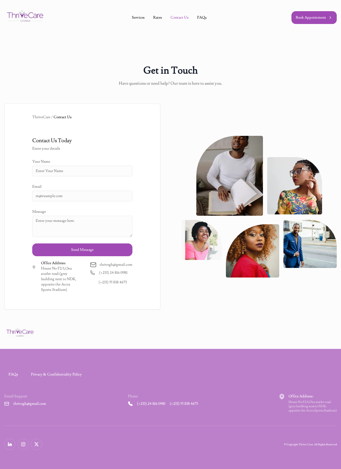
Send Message (82, 249)
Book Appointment (311, 17)
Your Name (41, 162)
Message (39, 212)
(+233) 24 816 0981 (113, 272)
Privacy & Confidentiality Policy (56, 374)
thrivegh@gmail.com (29, 403)
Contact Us (179, 17)
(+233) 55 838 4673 (113, 282)
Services (138, 17)
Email (37, 187)
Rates (157, 17)
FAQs (202, 17)
